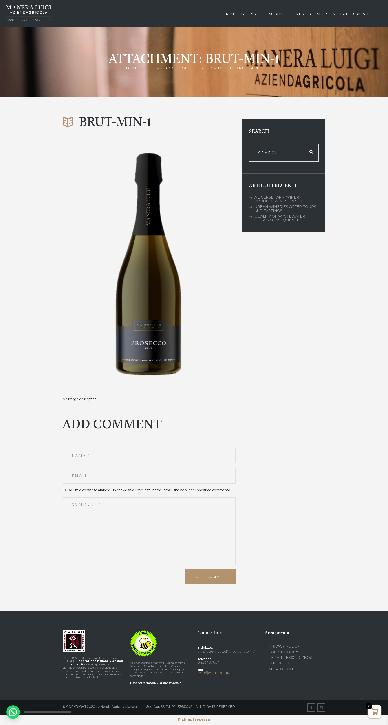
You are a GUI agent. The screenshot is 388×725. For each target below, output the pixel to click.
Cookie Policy (283, 652)
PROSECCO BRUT (170, 67)
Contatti (361, 14)
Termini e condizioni (290, 658)
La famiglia (252, 14)
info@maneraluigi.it (216, 673)
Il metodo (301, 14)
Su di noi (277, 14)
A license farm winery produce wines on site (279, 199)
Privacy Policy (284, 646)
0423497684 (208, 662)
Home (229, 14)
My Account (281, 669)
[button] (13, 712)
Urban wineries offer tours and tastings (285, 209)
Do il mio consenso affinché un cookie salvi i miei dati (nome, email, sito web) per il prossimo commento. (149, 490)
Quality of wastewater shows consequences (279, 218)
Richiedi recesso (194, 719)
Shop (322, 14)
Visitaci (340, 14)
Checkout (279, 663)
